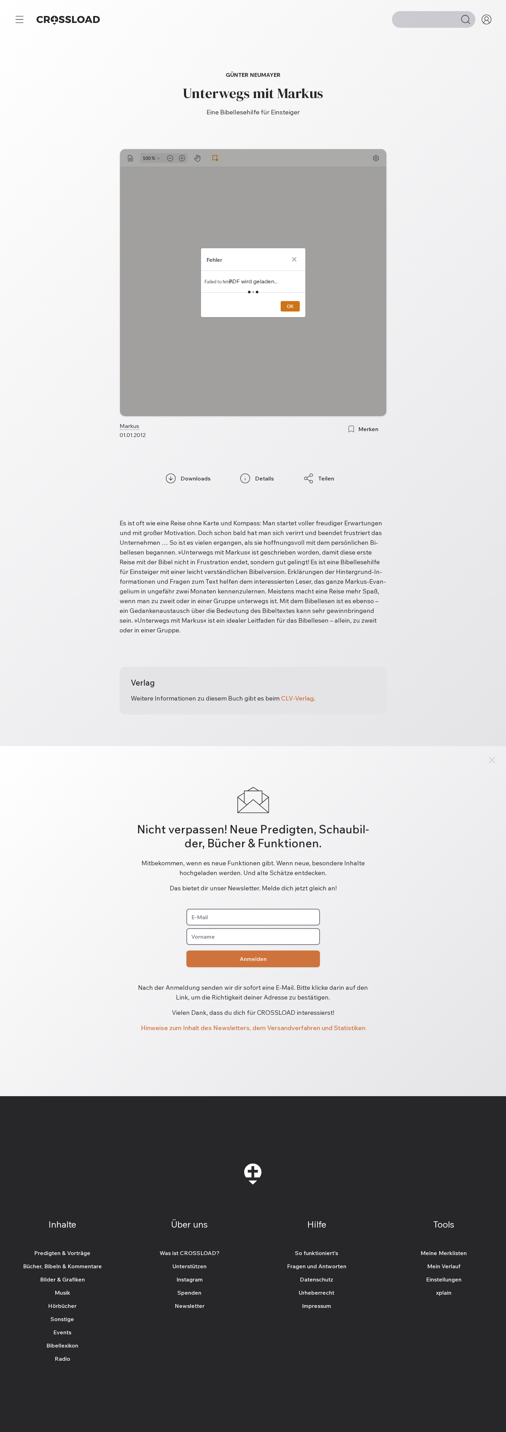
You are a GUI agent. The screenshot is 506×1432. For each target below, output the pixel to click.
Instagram (189, 1279)
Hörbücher (62, 1305)
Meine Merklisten (443, 1252)
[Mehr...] (19, 19)
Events (62, 1332)
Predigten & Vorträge (62, 1252)
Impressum (316, 1305)
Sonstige (62, 1319)
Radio (62, 1358)
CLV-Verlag (297, 698)
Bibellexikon (62, 1345)
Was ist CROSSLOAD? (189, 1252)
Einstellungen (443, 1279)
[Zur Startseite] (68, 19)
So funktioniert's (316, 1252)
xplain (443, 1292)
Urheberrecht (316, 1292)
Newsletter (189, 1305)
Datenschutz (316, 1279)
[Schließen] (492, 760)
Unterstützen (189, 1266)
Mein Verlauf (443, 1266)
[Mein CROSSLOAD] (486, 19)
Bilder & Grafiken (62, 1279)
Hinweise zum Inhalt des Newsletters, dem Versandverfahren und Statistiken (253, 1028)
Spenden (189, 1292)
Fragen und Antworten (316, 1266)
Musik (62, 1292)
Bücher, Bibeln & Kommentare (62, 1266)
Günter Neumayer (253, 74)
